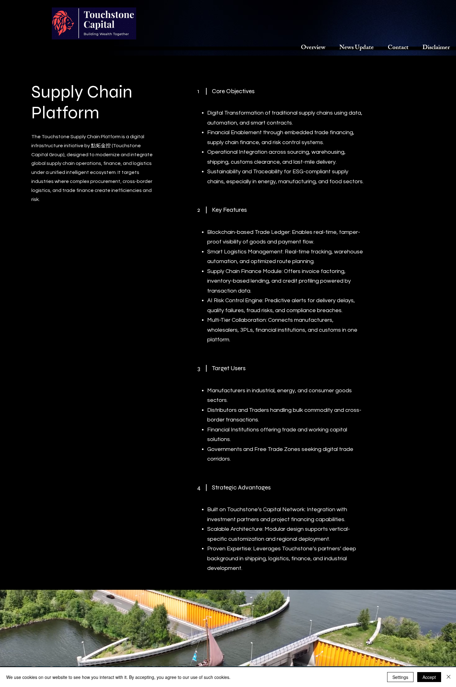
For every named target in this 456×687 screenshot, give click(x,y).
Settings (400, 677)
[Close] (448, 677)
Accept (429, 677)
